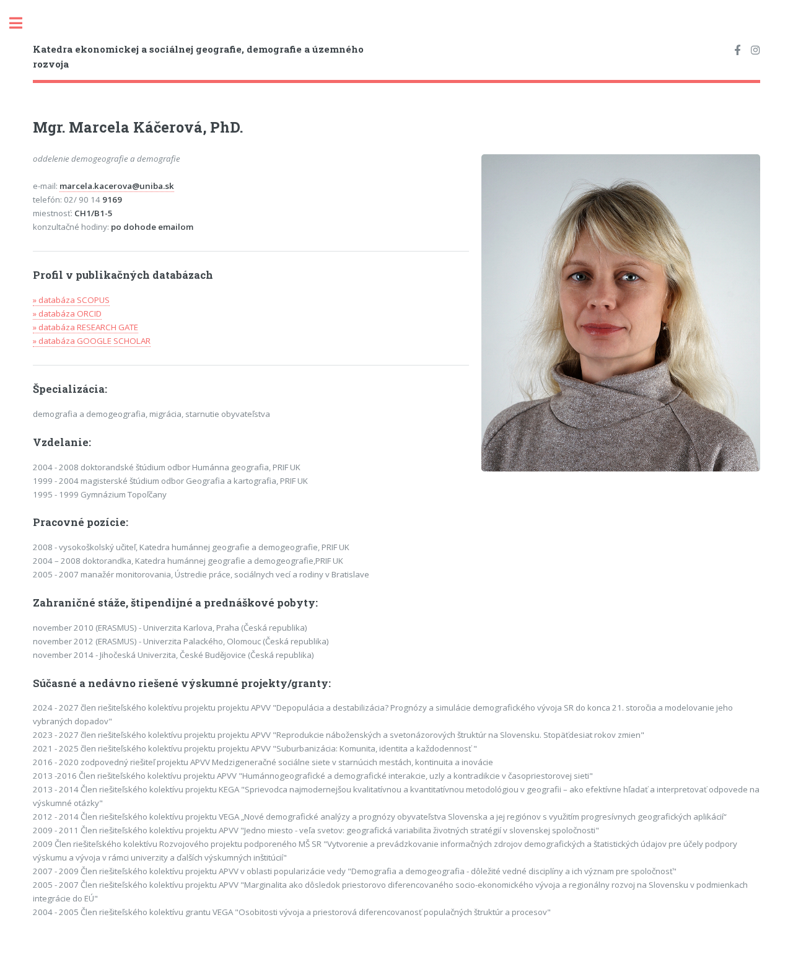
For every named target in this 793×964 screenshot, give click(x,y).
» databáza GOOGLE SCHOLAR (92, 340)
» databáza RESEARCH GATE (85, 327)
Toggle (22, 23)
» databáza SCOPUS (71, 299)
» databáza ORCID (67, 313)
